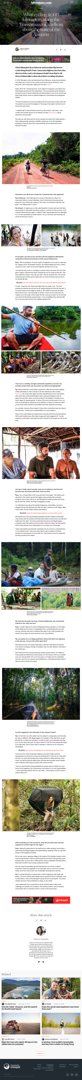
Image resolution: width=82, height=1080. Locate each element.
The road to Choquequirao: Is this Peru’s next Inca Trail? (44, 750)
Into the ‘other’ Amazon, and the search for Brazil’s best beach (44, 282)
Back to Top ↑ (41, 1053)
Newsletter (62, 1066)
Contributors (37, 1069)
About (39, 1066)
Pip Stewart (52, 112)
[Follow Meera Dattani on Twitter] (39, 962)
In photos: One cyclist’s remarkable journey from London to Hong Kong (58, 1043)
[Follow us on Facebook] (67, 1074)
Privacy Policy (7, 1074)
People (41, 8)
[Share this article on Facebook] (56, 49)
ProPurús (18, 394)
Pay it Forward (74, 2)
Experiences (5, 1036)
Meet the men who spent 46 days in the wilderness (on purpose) (19, 1043)
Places (4, 1001)
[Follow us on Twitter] (72, 1074)
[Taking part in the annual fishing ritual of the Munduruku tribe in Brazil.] (61, 235)
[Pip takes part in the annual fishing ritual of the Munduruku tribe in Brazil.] (21, 235)
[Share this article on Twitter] (61, 49)
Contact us (62, 1064)
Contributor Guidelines (49, 1065)
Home (39, 1064)
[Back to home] (41, 2)
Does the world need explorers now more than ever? (44, 513)
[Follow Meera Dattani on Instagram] (43, 962)
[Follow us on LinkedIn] (65, 49)
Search (76, 1066)
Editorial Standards (47, 1068)
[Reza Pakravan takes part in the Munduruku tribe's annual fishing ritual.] (41, 328)
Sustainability (49, 1070)
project (49, 84)
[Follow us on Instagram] (76, 1074)
